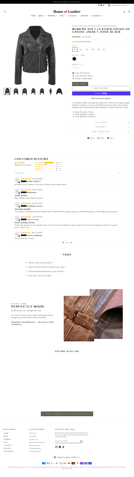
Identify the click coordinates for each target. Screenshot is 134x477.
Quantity (77, 64)
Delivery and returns (37, 442)
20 (104, 49)
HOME (33, 16)
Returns (101, 127)
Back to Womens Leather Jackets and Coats (68, 413)
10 (75, 49)
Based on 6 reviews (23, 165)
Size (75, 46)
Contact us (33, 439)
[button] (77, 41)
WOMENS (52, 16)
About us (32, 433)
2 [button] (66, 243)
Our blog (32, 436)
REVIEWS (84, 16)
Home (74, 26)
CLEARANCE (96, 16)
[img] (26, 179)
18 (98, 49)
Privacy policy (34, 445)
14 (87, 49)
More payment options (101, 98)
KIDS (62, 16)
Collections (82, 26)
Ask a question (101, 132)
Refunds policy (35, 448)
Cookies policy (35, 451)
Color (78, 55)
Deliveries (101, 122)
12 (81, 49)
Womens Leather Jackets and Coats (102, 26)
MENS (41, 16)
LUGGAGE (72, 16)
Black (74, 59)
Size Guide (80, 84)
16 (92, 49)
